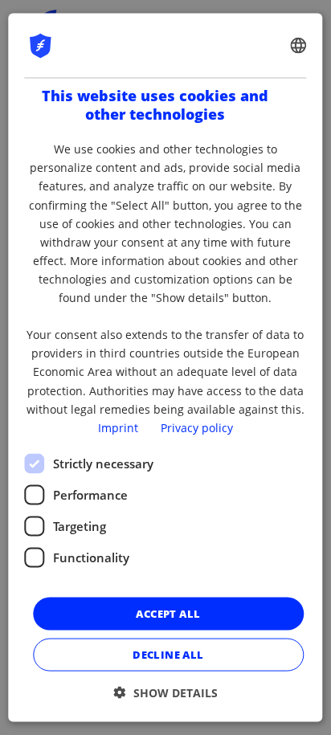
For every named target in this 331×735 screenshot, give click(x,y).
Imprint (118, 427)
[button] (166, 693)
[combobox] (299, 45)
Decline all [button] (168, 654)
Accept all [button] (168, 613)
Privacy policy (197, 427)
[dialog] (165, 367)
